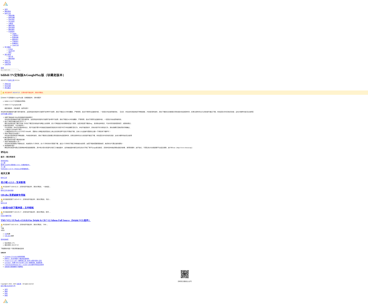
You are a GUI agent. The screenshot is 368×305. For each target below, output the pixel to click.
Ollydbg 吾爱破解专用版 (13, 195)
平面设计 (15, 41)
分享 (2, 114)
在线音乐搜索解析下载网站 (14, 266)
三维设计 (15, 35)
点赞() (10, 114)
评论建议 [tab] (8, 88)
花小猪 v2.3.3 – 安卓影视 (13, 182)
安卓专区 (11, 19)
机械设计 (15, 43)
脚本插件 (11, 29)
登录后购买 (4, 239)
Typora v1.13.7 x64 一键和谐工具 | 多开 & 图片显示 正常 (23, 260)
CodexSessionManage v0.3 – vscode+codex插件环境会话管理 (24, 264)
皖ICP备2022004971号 (8, 286)
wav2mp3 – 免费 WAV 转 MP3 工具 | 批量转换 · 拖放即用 (23, 262)
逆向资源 (11, 27)
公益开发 (8, 64)
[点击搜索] (19, 70)
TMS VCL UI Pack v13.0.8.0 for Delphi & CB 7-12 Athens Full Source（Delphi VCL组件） (46, 220)
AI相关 (10, 23)
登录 (2, 68)
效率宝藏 (11, 17)
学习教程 (8, 47)
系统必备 (11, 15)
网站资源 (11, 58)
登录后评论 (4, 161)
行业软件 (11, 31)
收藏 (5, 114)
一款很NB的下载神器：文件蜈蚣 (17, 207)
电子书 (10, 56)
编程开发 (11, 25)
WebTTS (7, 60)
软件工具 (8, 13)
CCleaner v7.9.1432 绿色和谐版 (15, 256)
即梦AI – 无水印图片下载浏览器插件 (17, 258)
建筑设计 (15, 39)
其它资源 (8, 54)
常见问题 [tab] (8, 86)
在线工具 (8, 62)
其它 (10, 52)
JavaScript (11, 51)
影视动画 (15, 37)
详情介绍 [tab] (8, 84)
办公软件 (11, 21)
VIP (6, 234)
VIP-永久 (8, 236)
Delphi (3, 216)
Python (10, 49)
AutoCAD (15, 45)
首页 (6, 9)
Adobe (14, 33)
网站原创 (8, 11)
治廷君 (19, 284)
